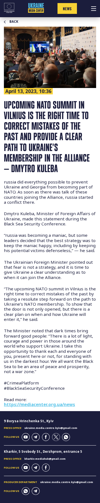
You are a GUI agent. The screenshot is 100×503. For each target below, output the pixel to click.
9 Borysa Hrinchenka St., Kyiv (29, 421)
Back (13, 22)
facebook (46, 437)
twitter (56, 437)
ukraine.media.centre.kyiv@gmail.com (50, 428)
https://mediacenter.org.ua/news (39, 404)
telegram (36, 437)
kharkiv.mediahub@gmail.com (45, 459)
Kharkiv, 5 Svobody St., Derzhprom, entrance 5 (43, 451)
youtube (26, 437)
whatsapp (66, 437)
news (67, 8)
